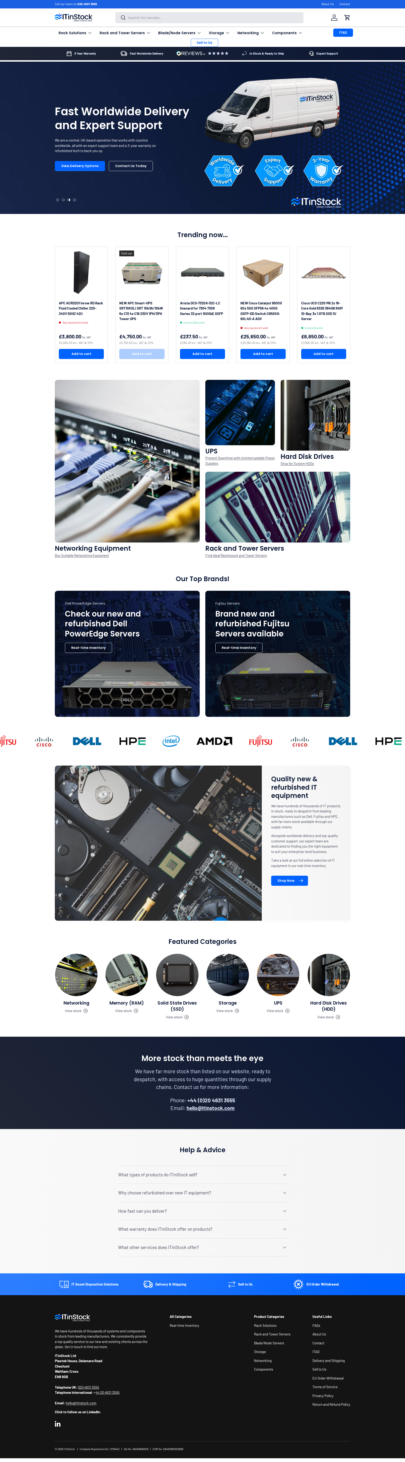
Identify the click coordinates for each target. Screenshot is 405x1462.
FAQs (316, 1325)
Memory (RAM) (126, 1003)
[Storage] (227, 975)
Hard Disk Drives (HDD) (328, 1006)
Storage (216, 32)
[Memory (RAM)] (126, 975)
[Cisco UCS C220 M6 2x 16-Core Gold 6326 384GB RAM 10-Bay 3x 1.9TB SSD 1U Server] (323, 273)
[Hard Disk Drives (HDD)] (329, 975)
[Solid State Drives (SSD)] (177, 975)
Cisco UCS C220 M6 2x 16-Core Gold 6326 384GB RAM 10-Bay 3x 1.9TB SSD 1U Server (322, 311)
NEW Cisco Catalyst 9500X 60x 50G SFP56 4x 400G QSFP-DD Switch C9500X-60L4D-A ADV (261, 311)
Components (284, 32)
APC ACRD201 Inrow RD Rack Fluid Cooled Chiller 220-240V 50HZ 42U (81, 308)
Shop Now (286, 880)
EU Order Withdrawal (328, 1378)
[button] (347, 17)
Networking (248, 32)
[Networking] (76, 975)
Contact (344, 4)
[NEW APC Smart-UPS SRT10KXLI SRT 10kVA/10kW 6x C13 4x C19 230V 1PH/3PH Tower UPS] (141, 273)
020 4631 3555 (87, 4)
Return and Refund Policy (331, 1404)
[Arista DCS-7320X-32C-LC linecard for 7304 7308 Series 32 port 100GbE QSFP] (202, 273)
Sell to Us (204, 42)
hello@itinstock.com (81, 1403)
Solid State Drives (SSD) (177, 1006)
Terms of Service (325, 1387)
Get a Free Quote (76, 182)
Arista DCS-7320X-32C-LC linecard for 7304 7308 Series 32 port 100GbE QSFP (201, 308)
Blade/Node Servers (176, 32)
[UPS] (278, 975)
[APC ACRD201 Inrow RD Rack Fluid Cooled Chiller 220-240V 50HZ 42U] (81, 273)
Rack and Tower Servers (122, 32)
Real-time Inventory (88, 647)
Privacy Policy (323, 1395)
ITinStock (69, 1449)
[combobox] (209, 17)
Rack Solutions (72, 32)
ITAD (343, 32)
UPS (278, 1003)
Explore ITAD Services (125, 182)
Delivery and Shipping (328, 1360)
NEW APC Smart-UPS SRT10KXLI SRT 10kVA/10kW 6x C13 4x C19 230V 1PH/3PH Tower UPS (141, 311)
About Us (328, 4)
